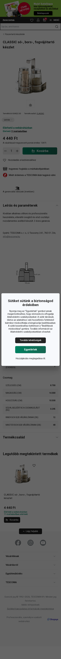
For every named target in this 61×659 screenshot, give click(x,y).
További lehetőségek (30, 340)
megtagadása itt (37, 358)
